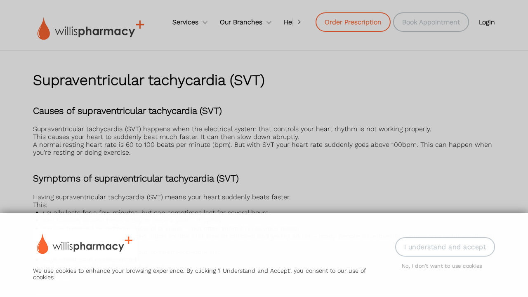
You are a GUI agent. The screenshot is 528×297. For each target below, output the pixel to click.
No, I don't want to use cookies (442, 266)
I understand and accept (445, 247)
